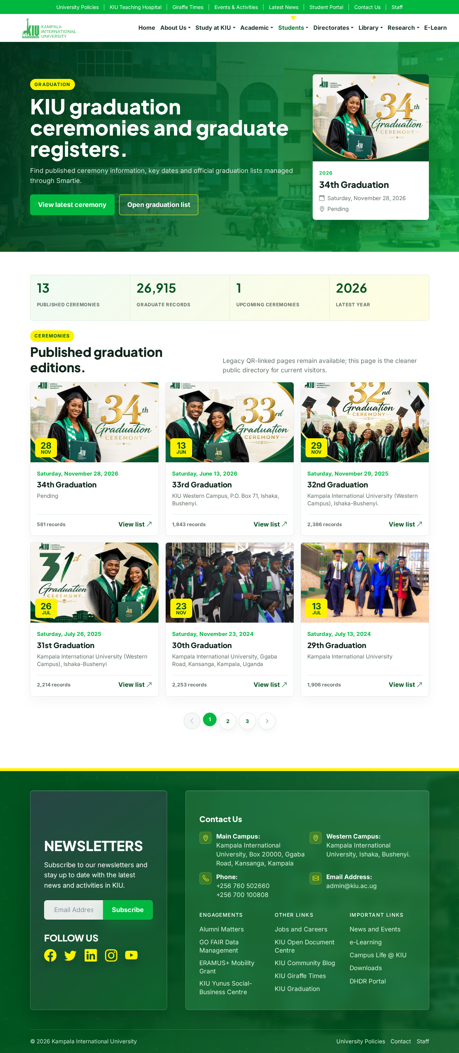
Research (401, 27)
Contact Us (367, 7)
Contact (401, 1041)
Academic (254, 27)
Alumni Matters (221, 929)
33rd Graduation (202, 484)
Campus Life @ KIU (378, 955)
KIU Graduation (297, 988)
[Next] (267, 721)
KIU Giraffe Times (300, 975)
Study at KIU (213, 27)
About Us (173, 27)
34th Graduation (66, 484)
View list (132, 524)
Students (291, 27)
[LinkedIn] (91, 955)
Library (369, 27)
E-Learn (435, 27)
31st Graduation (65, 645)
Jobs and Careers (301, 929)
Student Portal (326, 7)
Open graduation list (158, 204)
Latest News (283, 7)
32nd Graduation (337, 484)
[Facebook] (50, 955)
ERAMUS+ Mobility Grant (227, 967)
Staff (397, 7)
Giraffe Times (187, 7)
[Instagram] (111, 955)
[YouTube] (131, 955)
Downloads (366, 968)
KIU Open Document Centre (305, 946)
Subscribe (128, 909)
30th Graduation (202, 645)
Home (146, 27)
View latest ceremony (72, 204)
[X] (70, 955)
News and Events (375, 929)
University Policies (77, 7)
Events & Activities (236, 7)
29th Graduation (336, 645)
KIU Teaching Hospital (135, 7)
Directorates (331, 27)
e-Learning (366, 942)
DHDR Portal (368, 981)
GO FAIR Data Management (219, 946)
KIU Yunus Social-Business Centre (225, 987)
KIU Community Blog (305, 963)
